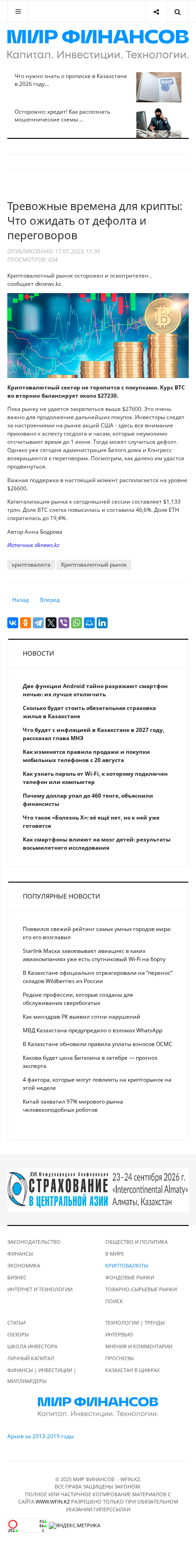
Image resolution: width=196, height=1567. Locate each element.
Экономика (23, 1265)
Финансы (20, 1253)
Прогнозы (119, 1358)
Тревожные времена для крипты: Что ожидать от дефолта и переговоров (94, 220)
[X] (51, 622)
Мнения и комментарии (138, 1346)
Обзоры (18, 1334)
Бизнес (16, 1277)
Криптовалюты (126, 1265)
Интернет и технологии (39, 1289)
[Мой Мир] (89, 622)
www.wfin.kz (53, 1501)
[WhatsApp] (76, 622)
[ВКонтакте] (12, 622)
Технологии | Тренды (135, 1322)
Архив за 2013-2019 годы (40, 1436)
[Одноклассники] (25, 622)
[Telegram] (38, 622)
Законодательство (34, 1241)
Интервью (119, 1334)
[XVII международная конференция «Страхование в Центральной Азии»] (98, 1189)
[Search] (177, 11)
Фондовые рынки (129, 1277)
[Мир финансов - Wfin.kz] (98, 44)
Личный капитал (30, 1358)
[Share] (156, 11)
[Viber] (63, 622)
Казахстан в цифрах (132, 1370)
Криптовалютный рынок (94, 564)
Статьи (16, 1322)
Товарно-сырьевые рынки (141, 1289)
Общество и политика (136, 1241)
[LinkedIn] (102, 622)
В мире (114, 1253)
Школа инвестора (32, 1346)
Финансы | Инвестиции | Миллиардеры (41, 1375)
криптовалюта (31, 564)
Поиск (114, 1301)
